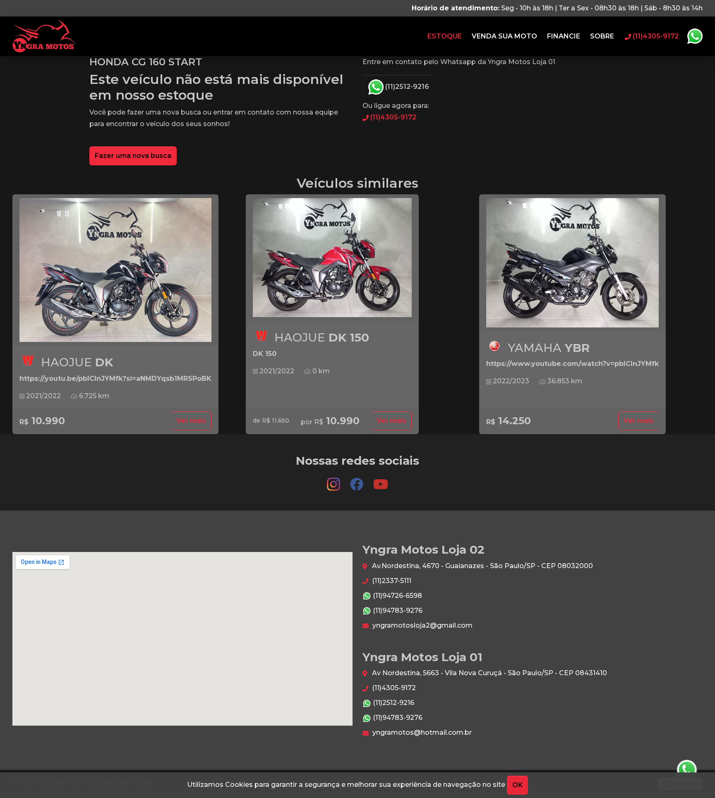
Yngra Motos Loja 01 (44, 36)
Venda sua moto (504, 36)
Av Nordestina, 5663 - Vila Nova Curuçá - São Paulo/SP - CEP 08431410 (488, 673)
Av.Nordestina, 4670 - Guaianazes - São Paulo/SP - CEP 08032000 (481, 566)
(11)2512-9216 (406, 87)
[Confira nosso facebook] (357, 480)
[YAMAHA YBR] (572, 263)
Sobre (602, 36)
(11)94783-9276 (396, 610)
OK (517, 785)
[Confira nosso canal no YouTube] (380, 480)
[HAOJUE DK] (115, 270)
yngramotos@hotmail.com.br (421, 732)
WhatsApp (695, 36)
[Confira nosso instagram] (334, 480)
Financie (563, 36)
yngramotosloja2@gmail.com (422, 625)
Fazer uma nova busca (133, 156)
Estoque (444, 36)
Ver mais (191, 421)
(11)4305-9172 (392, 117)
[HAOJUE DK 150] (332, 258)
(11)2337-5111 (390, 581)
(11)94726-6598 (396, 596)
